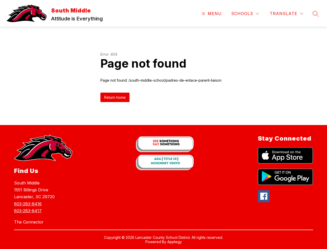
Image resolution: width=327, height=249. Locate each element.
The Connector (29, 222)
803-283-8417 (28, 210)
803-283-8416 (28, 203)
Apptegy (174, 242)
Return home (115, 97)
